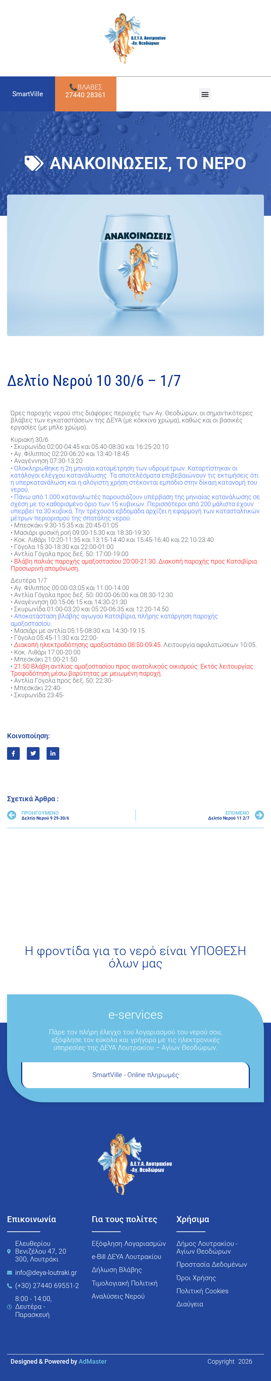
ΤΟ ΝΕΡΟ (211, 163)
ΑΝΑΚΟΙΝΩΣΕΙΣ (109, 163)
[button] (205, 94)
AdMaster (93, 1361)
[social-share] (13, 753)
